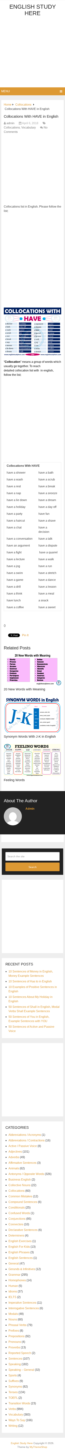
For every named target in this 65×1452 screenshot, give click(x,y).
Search (33, 867)
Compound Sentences (22, 1201)
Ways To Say (16, 1420)
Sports (12, 1375)
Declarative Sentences (23, 1229)
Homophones (17, 1280)
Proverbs (14, 1347)
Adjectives (15, 1151)
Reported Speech (19, 1353)
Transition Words (19, 1403)
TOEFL (13, 1397)
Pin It (25, 635)
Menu (5, 91)
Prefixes (13, 1330)
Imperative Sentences (22, 1302)
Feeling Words (14, 780)
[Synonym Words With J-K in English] (32, 714)
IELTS (12, 1297)
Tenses (13, 1392)
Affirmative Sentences (22, 1162)
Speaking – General (21, 1369)
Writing (13, 1425)
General (13, 1263)
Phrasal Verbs (17, 1325)
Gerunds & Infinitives (21, 1269)
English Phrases (19, 1252)
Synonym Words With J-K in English (30, 736)
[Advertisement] (32, 53)
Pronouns (14, 1341)
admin (10, 123)
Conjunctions (16, 1218)
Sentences (15, 1358)
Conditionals (16, 1207)
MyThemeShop (38, 1447)
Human (13, 1285)
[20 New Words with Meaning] (32, 669)
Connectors (15, 1224)
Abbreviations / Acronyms (24, 1134)
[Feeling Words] (32, 760)
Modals (13, 1313)
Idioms (12, 1291)
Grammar (14, 1274)
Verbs (12, 1408)
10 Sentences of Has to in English (30, 981)
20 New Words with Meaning (24, 689)
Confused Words (19, 1213)
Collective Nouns (19, 1185)
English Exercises (20, 1241)
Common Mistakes (20, 1196)
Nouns (12, 1319)
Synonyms (15, 1386)
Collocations (12, 127)
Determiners (16, 1235)
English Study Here (32, 9)
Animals (13, 1168)
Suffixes (13, 1381)
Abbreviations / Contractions (26, 1140)
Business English (19, 1179)
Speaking (14, 1364)
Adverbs (13, 1157)
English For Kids (19, 1246)
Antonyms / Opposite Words (26, 1173)
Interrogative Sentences (23, 1308)
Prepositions (16, 1336)
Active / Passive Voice (22, 1146)
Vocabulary (28, 127)
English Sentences (20, 1257)
